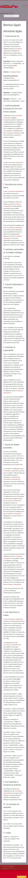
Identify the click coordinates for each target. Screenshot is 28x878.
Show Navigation (22, 14)
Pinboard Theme (11, 868)
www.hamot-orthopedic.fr (13, 133)
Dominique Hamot (15, 72)
